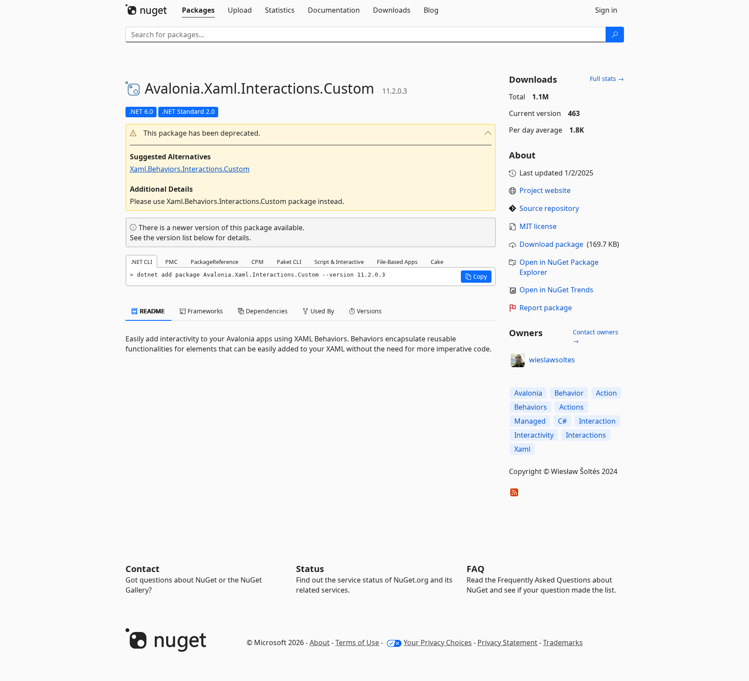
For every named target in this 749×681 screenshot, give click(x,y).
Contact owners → (595, 336)
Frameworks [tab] (204, 311)
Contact (142, 569)
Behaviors (530, 407)
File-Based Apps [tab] (397, 262)
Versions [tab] (368, 311)
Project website (545, 190)
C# (562, 421)
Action (606, 393)
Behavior (569, 393)
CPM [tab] (257, 262)
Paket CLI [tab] (289, 262)
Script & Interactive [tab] (339, 262)
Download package (551, 244)
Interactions (586, 435)
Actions (571, 407)
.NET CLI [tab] (141, 262)
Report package (545, 307)
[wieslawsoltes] (518, 360)
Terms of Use (357, 642)
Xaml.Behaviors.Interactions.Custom (190, 169)
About (320, 642)
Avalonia (528, 393)
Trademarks (563, 642)
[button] (311, 133)
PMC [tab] (171, 262)
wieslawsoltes (552, 360)
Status (310, 569)
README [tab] (151, 311)
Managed (530, 421)
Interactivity (534, 435)
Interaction (597, 421)
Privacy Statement (507, 642)
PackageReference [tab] (214, 262)
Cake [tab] (437, 262)
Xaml (522, 449)
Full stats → (607, 78)
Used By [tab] (321, 311)
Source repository (549, 208)
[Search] (615, 34)
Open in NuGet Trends (556, 290)
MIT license (538, 226)
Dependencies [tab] (266, 311)
